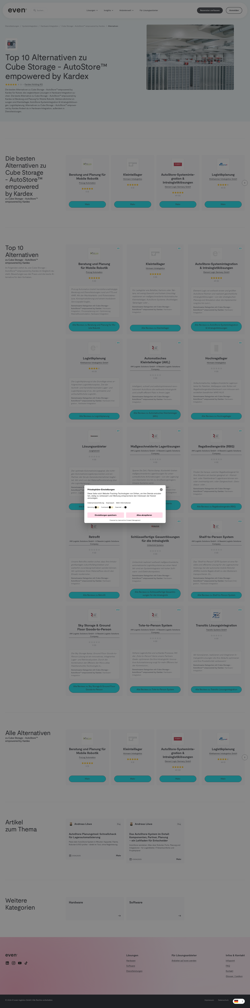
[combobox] (239, 1001)
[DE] (239, 1001)
